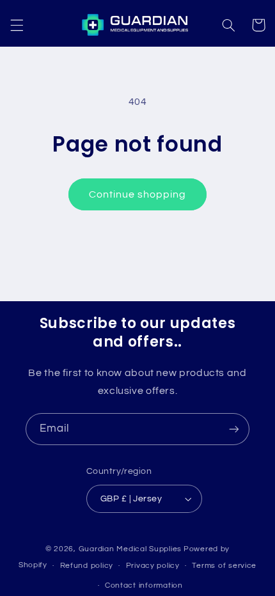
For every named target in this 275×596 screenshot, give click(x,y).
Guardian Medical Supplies (130, 549)
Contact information (144, 585)
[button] (16, 25)
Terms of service (224, 565)
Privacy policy (153, 565)
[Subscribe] (234, 428)
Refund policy (87, 565)
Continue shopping (138, 194)
